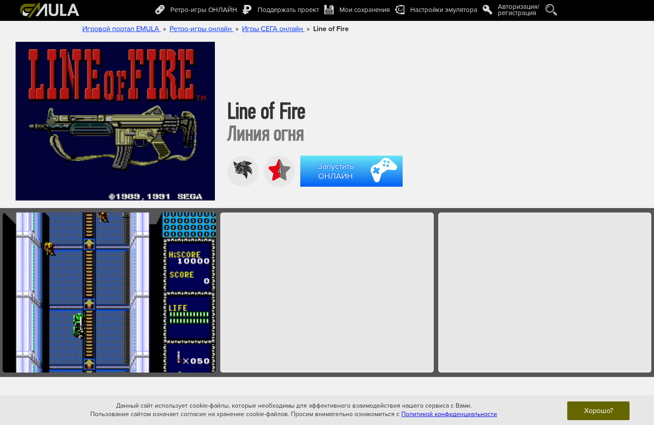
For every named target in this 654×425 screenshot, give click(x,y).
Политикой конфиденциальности (449, 414)
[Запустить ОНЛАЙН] (353, 188)
